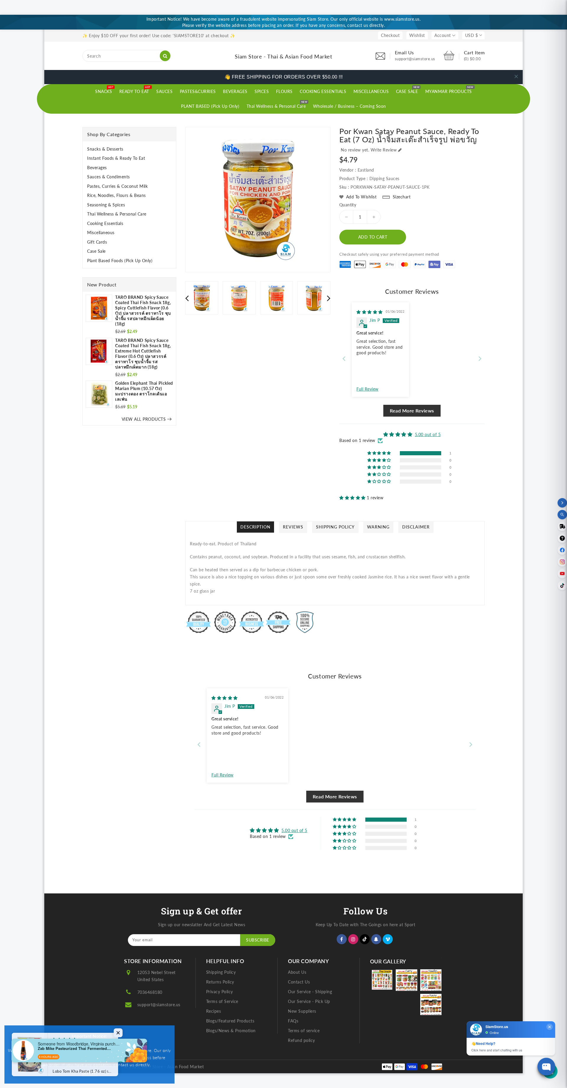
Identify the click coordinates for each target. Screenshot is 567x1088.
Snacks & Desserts (105, 148)
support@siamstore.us (158, 1004)
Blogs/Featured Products (230, 1020)
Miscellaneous (101, 232)
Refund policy (301, 1040)
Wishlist (417, 35)
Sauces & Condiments (108, 176)
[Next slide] (480, 358)
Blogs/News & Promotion (231, 1030)
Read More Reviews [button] (412, 410)
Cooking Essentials (105, 223)
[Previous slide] (344, 358)
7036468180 (149, 992)
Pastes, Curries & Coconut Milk (117, 186)
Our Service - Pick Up (309, 1001)
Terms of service (304, 1030)
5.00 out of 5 (428, 434)
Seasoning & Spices (106, 204)
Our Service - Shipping (310, 991)
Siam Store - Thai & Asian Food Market (283, 56)
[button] (353, 497)
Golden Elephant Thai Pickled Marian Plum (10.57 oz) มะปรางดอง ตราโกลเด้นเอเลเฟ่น (144, 391)
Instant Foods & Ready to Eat (116, 158)
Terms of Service (222, 1001)
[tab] (129, 149)
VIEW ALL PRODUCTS (144, 419)
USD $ (471, 35)
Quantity (347, 205)
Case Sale (96, 251)
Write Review (384, 149)
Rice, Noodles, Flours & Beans (116, 195)
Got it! (89, 1072)
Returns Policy (220, 981)
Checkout (390, 35)
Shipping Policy (221, 972)
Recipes (213, 1011)
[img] (369, 311)
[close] (516, 76)
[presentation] (187, 298)
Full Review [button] (367, 389)
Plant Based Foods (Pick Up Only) (119, 260)
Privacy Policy (219, 991)
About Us (297, 972)
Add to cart (372, 236)
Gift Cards (97, 241)
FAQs (293, 1020)
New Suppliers (302, 1011)
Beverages (97, 167)
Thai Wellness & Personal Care (116, 213)
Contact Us (299, 981)
